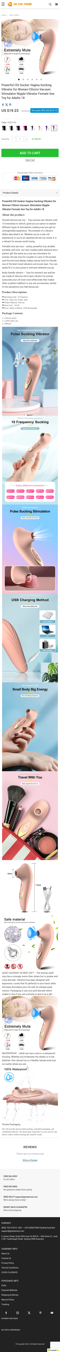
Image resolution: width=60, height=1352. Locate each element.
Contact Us (6, 1258)
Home (3, 15)
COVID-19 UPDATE (9, 1272)
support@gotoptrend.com (12, 1231)
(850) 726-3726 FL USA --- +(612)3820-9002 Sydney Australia (28, 1227)
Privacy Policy (7, 1263)
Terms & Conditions (9, 1267)
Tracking (5, 1304)
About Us (5, 1253)
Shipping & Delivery (9, 1295)
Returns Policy (7, 1299)
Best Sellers (14, 15)
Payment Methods (9, 1290)
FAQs (3, 1285)
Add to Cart (30, 153)
